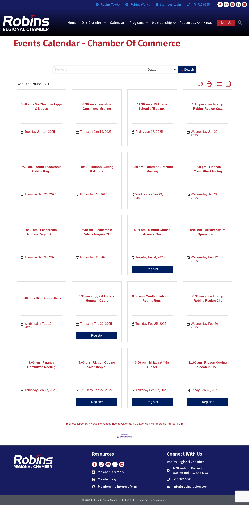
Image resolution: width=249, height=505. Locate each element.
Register (152, 269)
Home (72, 23)
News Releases (100, 423)
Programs (137, 23)
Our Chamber (92, 23)
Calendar (117, 23)
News (207, 23)
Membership (162, 23)
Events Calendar (122, 423)
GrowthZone (160, 500)
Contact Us (141, 423)
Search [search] (189, 69)
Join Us (226, 23)
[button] (200, 84)
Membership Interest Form (167, 423)
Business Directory (76, 423)
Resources (188, 23)
